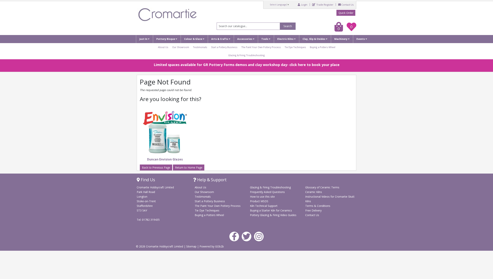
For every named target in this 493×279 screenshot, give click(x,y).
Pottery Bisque (166, 39)
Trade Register (324, 4)
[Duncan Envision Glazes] (165, 131)
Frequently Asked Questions (267, 192)
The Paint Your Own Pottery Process (261, 47)
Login (304, 4)
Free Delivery (313, 210)
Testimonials (200, 47)
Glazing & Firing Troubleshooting (246, 55)
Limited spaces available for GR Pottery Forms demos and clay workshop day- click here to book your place (247, 64)
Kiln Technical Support (264, 206)
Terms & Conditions (317, 206)
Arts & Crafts (220, 39)
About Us (163, 47)
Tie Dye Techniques (295, 47)
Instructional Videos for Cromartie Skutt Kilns (330, 199)
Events (361, 39)
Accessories (245, 39)
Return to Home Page (188, 167)
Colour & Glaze (193, 39)
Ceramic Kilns (313, 192)
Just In (143, 39)
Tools (265, 39)
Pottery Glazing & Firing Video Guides (273, 215)
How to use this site (262, 196)
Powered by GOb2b (212, 246)
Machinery (341, 39)
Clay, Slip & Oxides (314, 39)
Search (287, 26)
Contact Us (347, 4)
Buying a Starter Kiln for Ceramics (271, 210)
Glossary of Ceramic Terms (322, 187)
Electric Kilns (285, 39)
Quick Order (346, 13)
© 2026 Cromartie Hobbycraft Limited (160, 246)
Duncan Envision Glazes (165, 159)
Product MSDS (259, 201)
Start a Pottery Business (224, 47)
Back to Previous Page (156, 167)
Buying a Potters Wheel (322, 47)
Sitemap (191, 246)
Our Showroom (180, 47)
